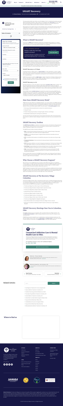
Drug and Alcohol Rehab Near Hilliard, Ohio (33, 299)
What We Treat (28, 2)
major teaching (41, 71)
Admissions (36, 2)
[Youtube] (9, 364)
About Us (43, 2)
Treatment (21, 2)
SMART (30, 42)
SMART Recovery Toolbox (29, 125)
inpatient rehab (49, 218)
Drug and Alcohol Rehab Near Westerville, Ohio (34, 303)
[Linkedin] (12, 364)
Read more (44, 258)
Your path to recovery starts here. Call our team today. (31, 5)
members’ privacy (35, 91)
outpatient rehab (41, 219)
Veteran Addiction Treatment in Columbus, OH (34, 289)
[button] (19, 33)
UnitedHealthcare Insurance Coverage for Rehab (34, 301)
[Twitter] (7, 364)
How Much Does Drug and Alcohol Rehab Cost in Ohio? (35, 291)
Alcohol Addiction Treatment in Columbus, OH (33, 295)
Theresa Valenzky (17, 14)
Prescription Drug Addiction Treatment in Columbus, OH (35, 293)
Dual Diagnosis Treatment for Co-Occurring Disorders (35, 287)
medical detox (41, 218)
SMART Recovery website (29, 214)
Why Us (15, 2)
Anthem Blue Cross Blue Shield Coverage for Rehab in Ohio (36, 297)
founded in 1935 (49, 84)
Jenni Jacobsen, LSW (34, 14)
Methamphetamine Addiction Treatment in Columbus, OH (36, 305)
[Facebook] (4, 364)
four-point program (53, 106)
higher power (38, 77)
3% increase (52, 22)
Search (53, 283)
